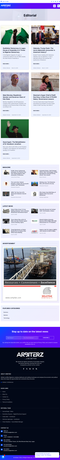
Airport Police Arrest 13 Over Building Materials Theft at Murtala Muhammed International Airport (20, 211)
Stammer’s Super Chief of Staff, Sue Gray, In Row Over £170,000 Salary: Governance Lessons (45, 97)
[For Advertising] (2, 445)
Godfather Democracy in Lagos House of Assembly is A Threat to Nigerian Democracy (14, 50)
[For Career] (2, 449)
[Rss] (59, 1)
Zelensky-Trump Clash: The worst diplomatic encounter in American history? (44, 50)
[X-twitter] (53, 1)
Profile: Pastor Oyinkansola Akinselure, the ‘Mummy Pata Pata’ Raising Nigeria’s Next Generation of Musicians (18, 173)
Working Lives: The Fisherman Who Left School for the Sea (47, 182)
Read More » (6, 63)
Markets (6, 315)
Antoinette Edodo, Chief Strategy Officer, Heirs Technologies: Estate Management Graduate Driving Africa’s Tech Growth (48, 173)
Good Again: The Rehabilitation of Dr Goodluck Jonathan (14, 143)
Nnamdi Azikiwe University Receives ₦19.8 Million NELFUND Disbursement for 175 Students (48, 221)
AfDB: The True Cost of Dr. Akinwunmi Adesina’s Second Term (18, 194)
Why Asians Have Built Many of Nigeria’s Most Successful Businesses (48, 194)
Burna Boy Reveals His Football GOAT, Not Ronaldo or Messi (47, 210)
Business (6, 312)
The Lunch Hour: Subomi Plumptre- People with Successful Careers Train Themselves (19, 183)
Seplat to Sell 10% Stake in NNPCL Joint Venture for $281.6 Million (48, 230)
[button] (54, 6)
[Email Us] (2, 431)
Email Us (6, 430)
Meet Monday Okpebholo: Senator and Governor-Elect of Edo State (14, 97)
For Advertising (8, 444)
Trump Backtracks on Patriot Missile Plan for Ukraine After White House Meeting (18, 231)
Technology (7, 318)
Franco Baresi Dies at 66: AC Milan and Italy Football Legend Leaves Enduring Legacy (19, 221)
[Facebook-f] (51, 1)
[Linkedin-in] (55, 1)
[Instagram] (57, 1)
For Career (6, 449)
